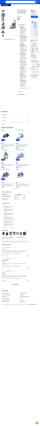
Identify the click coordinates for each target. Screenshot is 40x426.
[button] (12, 23)
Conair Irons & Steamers (5, 301)
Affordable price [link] (6, 206)
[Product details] (27, 115)
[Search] (35, 2)
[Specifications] (27, 118)
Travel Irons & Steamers (5, 298)
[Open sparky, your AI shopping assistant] (37, 422)
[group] (21, 13)
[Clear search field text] (34, 2)
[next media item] (14, 22)
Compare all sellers (34, 77)
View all (26, 230)
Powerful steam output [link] (8, 217)
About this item (4, 111)
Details (37, 68)
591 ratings (25, 13)
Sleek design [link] (6, 221)
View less (12, 227)
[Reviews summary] (22, 13)
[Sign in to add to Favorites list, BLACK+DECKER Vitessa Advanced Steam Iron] (14, 20)
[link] (24, 233)
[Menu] (1, 2)
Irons (21, 298)
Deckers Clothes (4, 296)
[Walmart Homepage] (4, 2)
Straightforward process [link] (8, 213)
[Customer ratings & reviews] (27, 192)
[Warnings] (27, 124)
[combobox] (21, 2)
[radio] (18, 19)
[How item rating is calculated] (11, 196)
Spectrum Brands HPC (35, 61)
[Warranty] (27, 120)
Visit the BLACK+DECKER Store (21, 9)
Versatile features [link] (7, 209)
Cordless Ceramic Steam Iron (6, 294)
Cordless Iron (22, 294)
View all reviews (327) (15, 284)
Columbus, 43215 (33, 55)
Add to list (35, 71)
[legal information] (36, 12)
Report (27, 255)
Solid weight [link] (6, 223)
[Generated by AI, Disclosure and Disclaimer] (29, 88)
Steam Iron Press (22, 301)
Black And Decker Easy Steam (24, 296)
